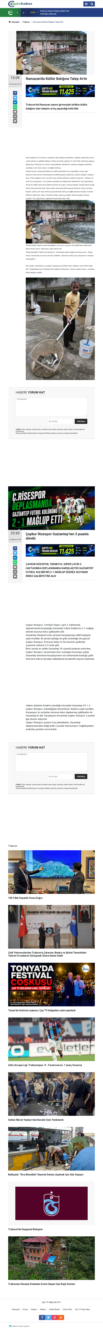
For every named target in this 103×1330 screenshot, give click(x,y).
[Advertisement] (60, 134)
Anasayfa (16, 1309)
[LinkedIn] (15, 102)
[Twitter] (15, 98)
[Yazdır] (15, 116)
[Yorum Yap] (15, 121)
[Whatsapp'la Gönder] (15, 107)
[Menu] (86, 4)
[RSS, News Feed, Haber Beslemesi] (61, 1317)
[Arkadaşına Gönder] (15, 112)
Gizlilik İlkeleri (54, 1309)
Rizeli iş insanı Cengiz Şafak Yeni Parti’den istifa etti (54, 12)
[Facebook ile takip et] (42, 1317)
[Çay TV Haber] (20, 4)
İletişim (34, 1309)
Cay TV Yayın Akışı (82, 1309)
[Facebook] (15, 93)
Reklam (43, 1309)
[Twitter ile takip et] (48, 1317)
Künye (25, 1309)
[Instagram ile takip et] (55, 1317)
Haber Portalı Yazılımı (20, 1326)
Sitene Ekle (67, 1309)
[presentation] (17, 12)
